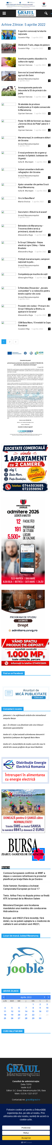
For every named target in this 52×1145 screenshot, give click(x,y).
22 (33, 1014)
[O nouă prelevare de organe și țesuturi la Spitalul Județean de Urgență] (8, 156)
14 (26, 1011)
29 (33, 1018)
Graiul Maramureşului (28, 78)
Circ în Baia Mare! (26, 198)
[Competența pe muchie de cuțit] (8, 278)
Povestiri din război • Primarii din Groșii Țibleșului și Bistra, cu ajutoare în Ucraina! (34, 309)
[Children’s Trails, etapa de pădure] (8, 48)
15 (33, 1011)
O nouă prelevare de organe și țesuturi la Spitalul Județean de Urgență (33, 156)
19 (12, 1014)
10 (47, 1007)
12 (12, 1011)
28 (26, 1018)
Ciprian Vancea (25, 65)
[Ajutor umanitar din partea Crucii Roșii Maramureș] (8, 188)
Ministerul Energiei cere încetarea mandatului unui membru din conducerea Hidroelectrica (24, 908)
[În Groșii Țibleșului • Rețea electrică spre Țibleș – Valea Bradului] (8, 246)
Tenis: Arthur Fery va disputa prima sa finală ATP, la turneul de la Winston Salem (26, 897)
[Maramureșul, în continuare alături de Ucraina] (8, 141)
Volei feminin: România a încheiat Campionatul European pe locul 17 (21, 887)
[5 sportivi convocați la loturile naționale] (8, 35)
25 (5, 1018)
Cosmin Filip (24, 37)
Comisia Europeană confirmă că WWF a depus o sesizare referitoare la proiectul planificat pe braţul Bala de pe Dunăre (24, 876)
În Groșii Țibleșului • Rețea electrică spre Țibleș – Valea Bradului (31, 245)
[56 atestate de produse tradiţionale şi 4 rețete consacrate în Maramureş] (8, 108)
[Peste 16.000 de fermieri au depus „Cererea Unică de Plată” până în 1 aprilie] (8, 124)
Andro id (7, 734)
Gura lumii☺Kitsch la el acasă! (32, 212)
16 (40, 1011)
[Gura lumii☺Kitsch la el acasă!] (8, 216)
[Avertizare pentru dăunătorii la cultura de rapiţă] (8, 62)
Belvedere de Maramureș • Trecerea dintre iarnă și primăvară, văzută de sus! (30, 229)
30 (40, 1018)
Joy (4, 725)
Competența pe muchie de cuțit (32, 274)
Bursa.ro (5, 867)
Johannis (7, 715)
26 (12, 1018)
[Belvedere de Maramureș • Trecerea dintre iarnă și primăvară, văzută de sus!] (8, 229)
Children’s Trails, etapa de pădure (34, 45)
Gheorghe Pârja (25, 277)
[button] (47, 13)
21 (26, 1014)
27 (19, 1018)
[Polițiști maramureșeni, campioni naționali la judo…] (8, 263)
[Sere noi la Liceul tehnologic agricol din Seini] (8, 76)
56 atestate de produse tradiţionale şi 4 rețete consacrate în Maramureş (34, 107)
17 (47, 1011)
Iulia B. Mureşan (25, 162)
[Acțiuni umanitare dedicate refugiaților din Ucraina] (8, 173)
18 (5, 1014)
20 (19, 1014)
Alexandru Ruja (25, 235)
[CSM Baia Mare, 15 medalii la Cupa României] (8, 326)
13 (19, 1011)
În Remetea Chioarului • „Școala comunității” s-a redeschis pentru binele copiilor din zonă (34, 291)
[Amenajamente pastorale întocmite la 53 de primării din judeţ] (8, 91)
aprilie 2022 (26, 997)
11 (5, 1011)
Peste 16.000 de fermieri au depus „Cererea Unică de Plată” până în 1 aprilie (34, 124)
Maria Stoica (24, 201)
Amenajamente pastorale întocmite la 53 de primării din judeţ (32, 90)
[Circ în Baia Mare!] (8, 202)
